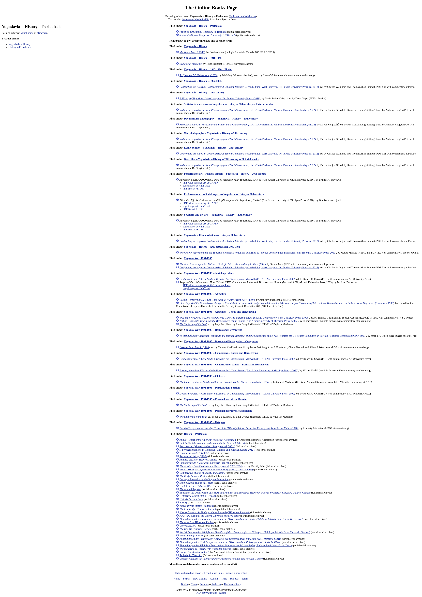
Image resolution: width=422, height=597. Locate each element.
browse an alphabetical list (195, 19)
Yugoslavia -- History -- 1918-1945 (203, 57)
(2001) (223, 264)
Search (186, 578)
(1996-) (194, 456)
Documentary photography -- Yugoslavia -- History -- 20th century (221, 118)
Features (204, 584)
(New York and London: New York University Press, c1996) (244, 317)
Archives (216, 584)
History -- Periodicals (19, 47)
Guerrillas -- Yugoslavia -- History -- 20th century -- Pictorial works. (221, 159)
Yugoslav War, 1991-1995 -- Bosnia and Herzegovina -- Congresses (221, 341)
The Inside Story (232, 584)
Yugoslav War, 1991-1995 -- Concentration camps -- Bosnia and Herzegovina (226, 364)
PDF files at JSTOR (193, 188)
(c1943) (192, 52)
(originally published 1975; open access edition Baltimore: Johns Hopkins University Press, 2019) (258, 252)
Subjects (234, 578)
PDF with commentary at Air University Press (206, 285)
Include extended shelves (243, 16)
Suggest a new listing (236, 573)
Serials (244, 578)
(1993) (195, 347)
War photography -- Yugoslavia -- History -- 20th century (215, 133)
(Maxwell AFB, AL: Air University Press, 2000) (237, 279)
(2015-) (196, 486)
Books (184, 584)
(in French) (204, 462)
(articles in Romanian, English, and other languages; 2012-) (217, 449)
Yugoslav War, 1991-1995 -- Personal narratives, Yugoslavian (218, 410)
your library (27, 33)
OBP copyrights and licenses (211, 592)
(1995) (224, 382)
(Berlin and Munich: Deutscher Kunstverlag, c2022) (248, 110)
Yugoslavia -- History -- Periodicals (203, 25)
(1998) (239, 428)
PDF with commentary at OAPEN (201, 182)
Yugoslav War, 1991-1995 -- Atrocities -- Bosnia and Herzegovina (220, 311)
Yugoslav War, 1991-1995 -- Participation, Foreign (212, 387)
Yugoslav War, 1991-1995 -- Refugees (204, 422)
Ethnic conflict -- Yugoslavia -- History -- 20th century (213, 147)
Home (177, 578)
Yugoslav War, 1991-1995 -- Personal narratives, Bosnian (215, 399)
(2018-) (212, 443)
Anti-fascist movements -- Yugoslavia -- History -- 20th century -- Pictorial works (228, 104)
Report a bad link (213, 573)
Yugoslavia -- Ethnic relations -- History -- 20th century (214, 235)
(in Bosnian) (203, 31)
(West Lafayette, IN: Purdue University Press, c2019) (220, 98)
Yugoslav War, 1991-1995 (198, 258)
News (194, 584)
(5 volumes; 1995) (287, 303)
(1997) (217, 299)
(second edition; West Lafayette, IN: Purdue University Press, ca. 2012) (249, 86)
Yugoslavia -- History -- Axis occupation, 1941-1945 (212, 246)
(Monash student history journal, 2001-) (207, 446)
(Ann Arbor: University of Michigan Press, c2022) (239, 321)
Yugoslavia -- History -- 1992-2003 (203, 81)
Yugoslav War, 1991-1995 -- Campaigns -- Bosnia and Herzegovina (221, 353)
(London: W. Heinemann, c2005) (198, 75)
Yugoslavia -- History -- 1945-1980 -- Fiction (208, 69)
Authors (214, 578)
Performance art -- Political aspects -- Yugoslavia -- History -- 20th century (225, 173)
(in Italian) (197, 505)
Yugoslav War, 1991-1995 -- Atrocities (205, 293)
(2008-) (194, 453)
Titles (224, 578)
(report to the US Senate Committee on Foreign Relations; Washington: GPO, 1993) (273, 335)
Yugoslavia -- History (19, 44)
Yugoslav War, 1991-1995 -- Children (204, 376)
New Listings (200, 578)
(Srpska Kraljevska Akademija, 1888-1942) (208, 35)
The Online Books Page (211, 7)
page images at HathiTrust (196, 185)
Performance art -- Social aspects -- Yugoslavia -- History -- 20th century (224, 194)
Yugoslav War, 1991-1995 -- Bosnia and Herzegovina (213, 329)
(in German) (198, 496)
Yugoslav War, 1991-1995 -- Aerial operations (209, 273)
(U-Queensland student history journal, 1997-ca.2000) (216, 469)
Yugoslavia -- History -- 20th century (204, 92)
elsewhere (42, 33)
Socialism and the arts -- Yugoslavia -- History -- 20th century (218, 214)
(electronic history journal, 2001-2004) (211, 466)
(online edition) (194, 552)
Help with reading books (188, 573)
